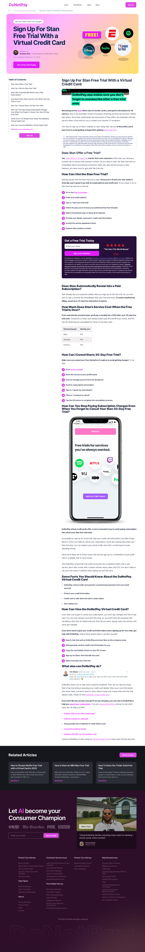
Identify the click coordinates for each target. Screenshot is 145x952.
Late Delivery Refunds (54, 868)
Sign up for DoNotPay (82, 253)
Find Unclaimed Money (54, 895)
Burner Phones (23, 863)
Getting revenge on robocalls (76, 718)
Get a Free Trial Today (26, 65)
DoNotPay (18, 5)
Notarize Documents (109, 879)
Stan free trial (110, 130)
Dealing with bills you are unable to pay (80, 734)
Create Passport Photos (111, 894)
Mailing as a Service (109, 866)
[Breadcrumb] (9, 11)
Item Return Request (54, 871)
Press (20, 908)
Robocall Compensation (27, 892)
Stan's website (77, 369)
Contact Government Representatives (110, 890)
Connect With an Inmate (111, 863)
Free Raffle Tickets (53, 892)
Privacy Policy (120, 258)
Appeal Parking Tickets (82, 863)
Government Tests (109, 876)
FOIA (104, 882)
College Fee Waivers (53, 900)
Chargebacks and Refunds (56, 876)
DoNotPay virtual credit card (97, 695)
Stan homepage (80, 192)
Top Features (77, 5)
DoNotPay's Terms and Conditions (103, 258)
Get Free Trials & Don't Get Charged (28, 21)
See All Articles (128, 755)
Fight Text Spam (24, 889)
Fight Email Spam (24, 886)
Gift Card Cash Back (53, 889)
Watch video (86, 826)
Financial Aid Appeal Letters (56, 908)
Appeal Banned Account (55, 879)
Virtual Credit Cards (25, 869)
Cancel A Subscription (54, 873)
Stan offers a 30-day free (77, 158)
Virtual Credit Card (101, 739)
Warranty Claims (24, 876)
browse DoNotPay (107, 704)
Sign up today (51, 835)
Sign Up (131, 5)
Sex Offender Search (110, 900)
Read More (15, 780)
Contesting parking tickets (75, 729)
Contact (21, 911)
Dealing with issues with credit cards (79, 713)
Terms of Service (24, 902)
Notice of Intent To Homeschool (114, 897)
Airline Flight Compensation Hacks (31, 866)
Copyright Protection (82, 866)
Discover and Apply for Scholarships (54, 904)
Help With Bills (51, 898)
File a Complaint (80, 869)
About (97, 5)
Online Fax (106, 869)
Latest (89, 5)
